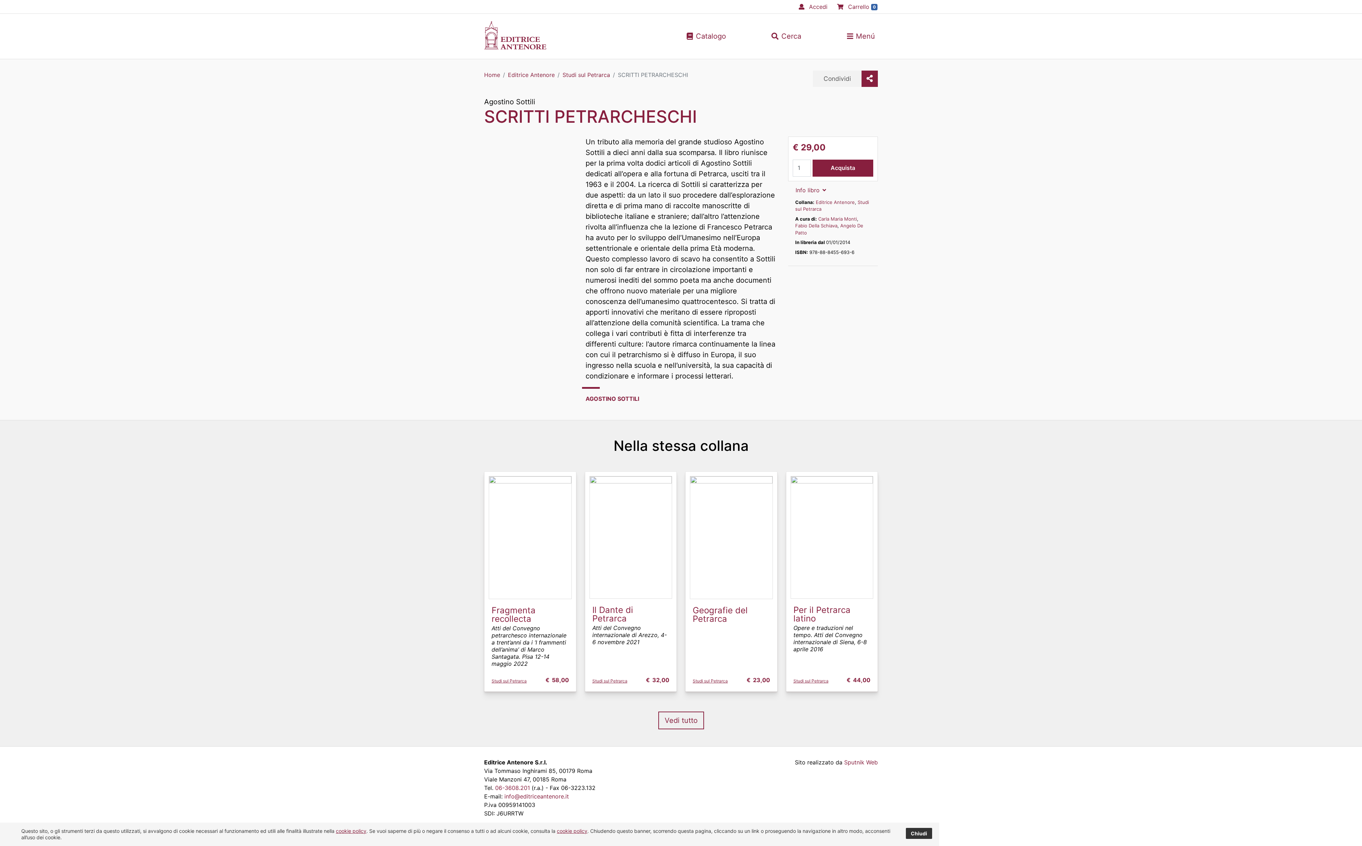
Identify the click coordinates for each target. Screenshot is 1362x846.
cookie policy (351, 831)
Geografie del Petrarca (720, 614)
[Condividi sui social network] (870, 79)
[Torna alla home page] (515, 47)
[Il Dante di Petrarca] (630, 537)
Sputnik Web (861, 762)
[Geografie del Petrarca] (731, 537)
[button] (786, 36)
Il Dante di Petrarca (612, 614)
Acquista (843, 167)
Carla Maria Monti (837, 219)
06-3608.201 (512, 787)
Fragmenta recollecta (514, 614)
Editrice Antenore (835, 202)
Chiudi (919, 833)
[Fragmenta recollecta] (530, 537)
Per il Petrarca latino (822, 614)
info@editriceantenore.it (536, 796)
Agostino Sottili (509, 102)
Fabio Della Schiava (816, 225)
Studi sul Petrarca (509, 681)
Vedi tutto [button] (681, 720)
